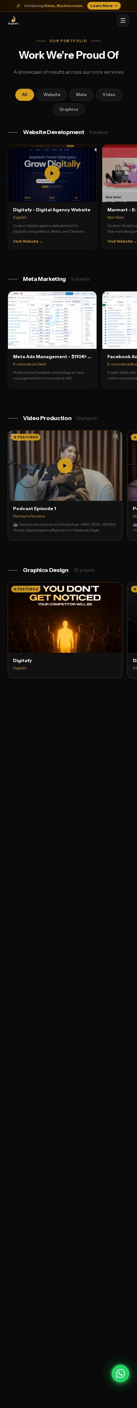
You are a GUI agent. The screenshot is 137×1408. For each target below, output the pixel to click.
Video (109, 94)
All (24, 94)
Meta (81, 94)
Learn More (101, 5)
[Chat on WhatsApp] (120, 1373)
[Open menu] (123, 20)
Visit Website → (28, 241)
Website (51, 94)
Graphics (68, 109)
